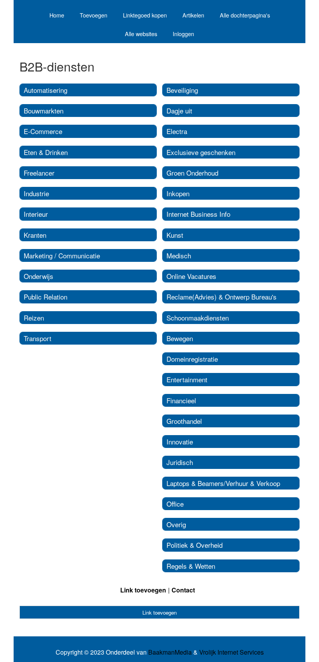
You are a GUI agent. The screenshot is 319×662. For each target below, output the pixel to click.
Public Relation (45, 296)
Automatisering (45, 90)
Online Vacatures (191, 276)
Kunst (175, 235)
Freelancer (39, 173)
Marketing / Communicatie (62, 255)
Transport (37, 338)
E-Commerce (43, 131)
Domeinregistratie (192, 359)
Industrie (36, 193)
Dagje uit (179, 110)
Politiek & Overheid (195, 545)
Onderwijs (38, 276)
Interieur (36, 214)
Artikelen (193, 15)
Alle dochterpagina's (245, 15)
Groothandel (184, 421)
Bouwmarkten (43, 110)
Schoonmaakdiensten (198, 317)
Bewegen (180, 338)
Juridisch (180, 462)
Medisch (179, 255)
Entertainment (187, 379)
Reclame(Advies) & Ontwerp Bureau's (222, 296)
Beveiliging (182, 90)
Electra (177, 131)
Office (175, 504)
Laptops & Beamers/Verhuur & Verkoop (223, 483)
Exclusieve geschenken (201, 152)
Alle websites (141, 34)
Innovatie (180, 441)
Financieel (181, 400)
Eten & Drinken (46, 152)
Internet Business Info (198, 214)
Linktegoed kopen (145, 15)
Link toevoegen (143, 589)
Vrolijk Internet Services (231, 652)
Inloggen (183, 34)
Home (56, 15)
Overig (176, 524)
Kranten (35, 235)
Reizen (34, 317)
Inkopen (178, 193)
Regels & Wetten (191, 566)
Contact (183, 589)
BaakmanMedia (170, 652)
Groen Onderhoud (192, 173)
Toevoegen (93, 15)
